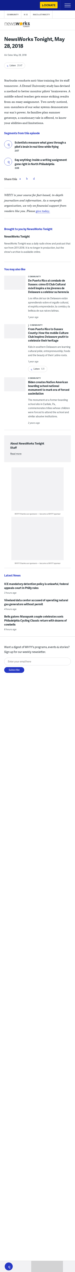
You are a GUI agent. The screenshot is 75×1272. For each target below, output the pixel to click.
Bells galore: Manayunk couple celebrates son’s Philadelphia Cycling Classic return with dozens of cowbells (35, 620)
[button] (9, 1266)
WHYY (13, 5)
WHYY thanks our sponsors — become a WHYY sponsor (38, 513)
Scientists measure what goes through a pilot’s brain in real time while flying (40, 144)
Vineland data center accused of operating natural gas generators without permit (36, 602)
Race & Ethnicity (41, 14)
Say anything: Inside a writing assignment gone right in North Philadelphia (41, 162)
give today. (43, 211)
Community (13, 14)
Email (34, 178)
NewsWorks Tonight (17, 236)
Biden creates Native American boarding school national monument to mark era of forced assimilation (48, 387)
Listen (8, 144)
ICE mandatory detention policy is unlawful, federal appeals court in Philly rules (36, 586)
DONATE (49, 5)
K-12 (26, 14)
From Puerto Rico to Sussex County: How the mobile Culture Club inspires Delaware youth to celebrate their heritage (48, 334)
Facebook (20, 178)
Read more (15, 453)
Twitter (27, 178)
